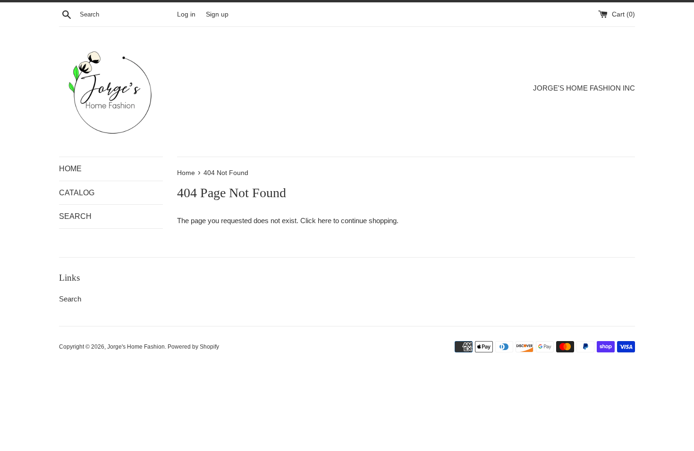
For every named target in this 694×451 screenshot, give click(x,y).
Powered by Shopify (193, 346)
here (324, 221)
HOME (70, 169)
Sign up (217, 14)
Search (70, 299)
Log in (186, 14)
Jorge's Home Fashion (136, 346)
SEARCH (75, 216)
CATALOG (76, 193)
